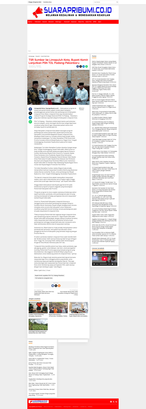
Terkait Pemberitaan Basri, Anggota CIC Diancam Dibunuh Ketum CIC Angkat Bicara (104, 106)
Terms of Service (48, 406)
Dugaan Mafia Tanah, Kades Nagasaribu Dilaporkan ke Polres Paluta (103, 215)
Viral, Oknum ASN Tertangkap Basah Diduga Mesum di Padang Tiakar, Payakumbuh (41, 373)
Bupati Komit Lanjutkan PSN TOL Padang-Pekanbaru (49, 275)
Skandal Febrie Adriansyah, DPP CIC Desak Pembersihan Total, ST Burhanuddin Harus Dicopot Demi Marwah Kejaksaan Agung (103, 240)
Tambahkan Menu (47, 2)
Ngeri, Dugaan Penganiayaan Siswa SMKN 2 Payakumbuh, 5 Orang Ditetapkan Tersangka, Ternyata (41, 354)
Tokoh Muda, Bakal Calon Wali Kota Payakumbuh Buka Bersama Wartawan (44, 292)
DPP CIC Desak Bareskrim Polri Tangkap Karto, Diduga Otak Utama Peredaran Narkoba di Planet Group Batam (103, 80)
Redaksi (90, 406)
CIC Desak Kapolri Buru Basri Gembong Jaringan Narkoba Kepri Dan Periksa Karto (103, 156)
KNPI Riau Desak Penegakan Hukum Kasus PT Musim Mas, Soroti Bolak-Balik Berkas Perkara (104, 68)
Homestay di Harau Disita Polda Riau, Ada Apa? (42, 389)
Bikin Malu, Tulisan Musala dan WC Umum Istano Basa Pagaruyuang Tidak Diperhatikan (42, 384)
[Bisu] (112, 264)
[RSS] (59, 285)
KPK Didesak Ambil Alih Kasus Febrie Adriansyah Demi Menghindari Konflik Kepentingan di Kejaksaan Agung (102, 204)
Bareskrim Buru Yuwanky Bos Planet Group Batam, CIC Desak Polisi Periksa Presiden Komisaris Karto (104, 74)
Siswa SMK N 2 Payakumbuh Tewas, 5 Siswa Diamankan (41, 359)
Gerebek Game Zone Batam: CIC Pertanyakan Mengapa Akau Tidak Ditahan (104, 152)
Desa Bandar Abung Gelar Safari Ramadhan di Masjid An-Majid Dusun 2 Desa (68, 292)
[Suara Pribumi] (73, 12)
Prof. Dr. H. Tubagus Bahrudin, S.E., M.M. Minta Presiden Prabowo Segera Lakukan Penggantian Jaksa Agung (103, 95)
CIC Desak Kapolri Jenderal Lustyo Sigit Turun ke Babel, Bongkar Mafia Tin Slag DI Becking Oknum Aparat (104, 135)
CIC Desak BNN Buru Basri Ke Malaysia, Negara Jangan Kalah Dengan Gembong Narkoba (103, 123)
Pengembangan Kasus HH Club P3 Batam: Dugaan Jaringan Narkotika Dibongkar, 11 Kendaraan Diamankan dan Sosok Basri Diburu (103, 177)
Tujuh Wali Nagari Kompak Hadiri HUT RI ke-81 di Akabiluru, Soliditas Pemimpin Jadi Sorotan (104, 141)
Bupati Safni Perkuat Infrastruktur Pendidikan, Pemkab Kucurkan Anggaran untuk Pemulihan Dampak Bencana (58, 315)
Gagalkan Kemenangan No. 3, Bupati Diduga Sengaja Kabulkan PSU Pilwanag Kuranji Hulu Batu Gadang (104, 220)
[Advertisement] (73, 36)
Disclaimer (75, 406)
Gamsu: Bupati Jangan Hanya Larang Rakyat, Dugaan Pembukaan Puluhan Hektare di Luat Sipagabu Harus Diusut (104, 63)
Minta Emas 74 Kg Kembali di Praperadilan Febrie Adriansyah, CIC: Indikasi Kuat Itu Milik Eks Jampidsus (104, 113)
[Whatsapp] (86, 66)
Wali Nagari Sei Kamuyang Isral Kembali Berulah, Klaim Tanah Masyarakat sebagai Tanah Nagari (37, 332)
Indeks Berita (58, 406)
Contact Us (83, 406)
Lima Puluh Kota (32, 67)
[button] (117, 2)
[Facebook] (52, 285)
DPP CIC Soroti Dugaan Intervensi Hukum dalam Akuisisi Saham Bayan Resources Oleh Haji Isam (104, 101)
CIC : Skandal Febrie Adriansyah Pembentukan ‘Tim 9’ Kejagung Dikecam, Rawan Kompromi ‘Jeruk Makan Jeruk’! (104, 129)
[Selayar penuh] (115, 264)
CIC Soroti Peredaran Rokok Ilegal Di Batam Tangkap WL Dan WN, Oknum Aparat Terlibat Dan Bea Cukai (104, 210)
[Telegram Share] (83, 66)
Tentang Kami (67, 406)
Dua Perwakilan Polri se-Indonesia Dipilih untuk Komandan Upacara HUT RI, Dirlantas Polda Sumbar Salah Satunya (104, 234)
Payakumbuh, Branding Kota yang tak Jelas (40, 379)
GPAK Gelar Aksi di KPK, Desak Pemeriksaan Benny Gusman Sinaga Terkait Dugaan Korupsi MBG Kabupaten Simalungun (104, 226)
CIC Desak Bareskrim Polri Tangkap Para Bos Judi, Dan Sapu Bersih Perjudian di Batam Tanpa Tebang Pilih (104, 147)
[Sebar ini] (77, 66)
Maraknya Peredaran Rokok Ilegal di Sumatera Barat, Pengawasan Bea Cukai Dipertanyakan (41, 347)
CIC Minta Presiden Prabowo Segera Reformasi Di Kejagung (102, 118)
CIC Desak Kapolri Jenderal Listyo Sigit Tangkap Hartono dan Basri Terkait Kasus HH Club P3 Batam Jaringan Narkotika (104, 169)
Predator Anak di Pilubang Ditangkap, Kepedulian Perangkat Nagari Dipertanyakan (38, 315)
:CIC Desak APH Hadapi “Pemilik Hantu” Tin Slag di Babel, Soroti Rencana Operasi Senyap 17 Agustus (104, 183)
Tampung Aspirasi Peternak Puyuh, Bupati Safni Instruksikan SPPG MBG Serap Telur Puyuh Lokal (78, 315)
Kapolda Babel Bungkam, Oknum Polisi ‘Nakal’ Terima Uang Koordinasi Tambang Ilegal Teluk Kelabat (41, 368)
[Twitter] (56, 285)
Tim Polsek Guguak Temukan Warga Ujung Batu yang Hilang (42, 394)
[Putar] (94, 264)
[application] (104, 259)
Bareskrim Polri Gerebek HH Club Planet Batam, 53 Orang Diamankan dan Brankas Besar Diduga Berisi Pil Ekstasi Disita (103, 189)
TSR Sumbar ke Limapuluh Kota (43, 278)
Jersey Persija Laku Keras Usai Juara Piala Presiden (40, 363)
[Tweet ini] (80, 66)
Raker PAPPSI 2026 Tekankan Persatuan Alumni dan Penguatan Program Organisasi (104, 162)
